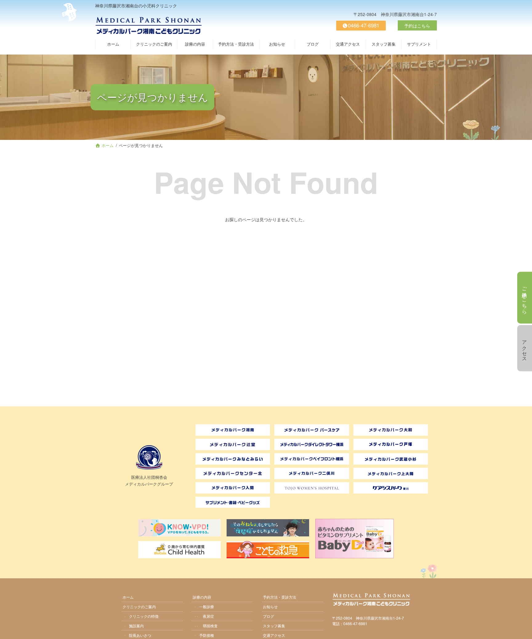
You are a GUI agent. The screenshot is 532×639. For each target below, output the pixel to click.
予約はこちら (417, 25)
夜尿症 (208, 615)
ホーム (128, 596)
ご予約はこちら (524, 297)
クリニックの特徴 (144, 615)
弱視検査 (210, 625)
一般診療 (206, 606)
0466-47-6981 (363, 25)
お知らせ (270, 606)
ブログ (268, 615)
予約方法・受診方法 (279, 596)
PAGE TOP (524, 630)
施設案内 (136, 625)
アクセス (524, 348)
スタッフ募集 (274, 625)
